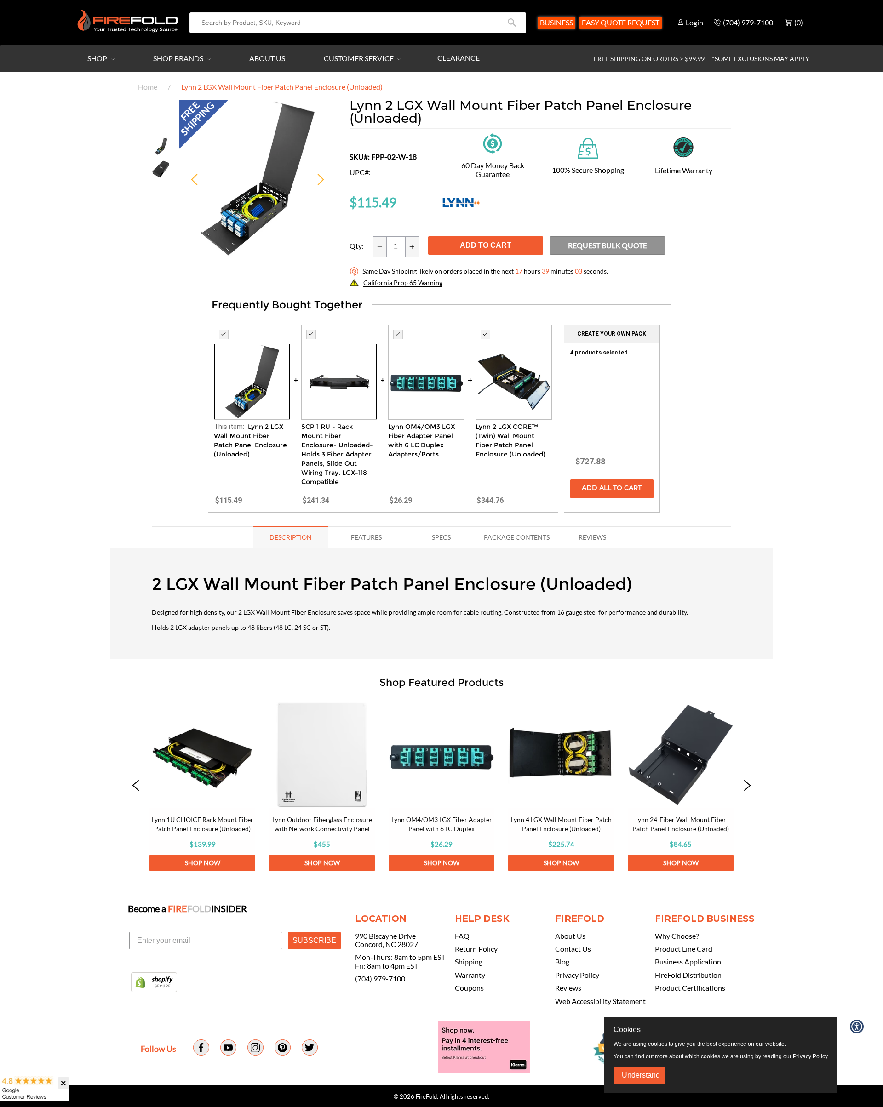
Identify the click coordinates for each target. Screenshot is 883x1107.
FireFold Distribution (688, 975)
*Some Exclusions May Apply (760, 59)
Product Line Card (683, 949)
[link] (202, 786)
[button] (136, 786)
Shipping (468, 962)
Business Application (688, 962)
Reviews (568, 988)
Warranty (470, 975)
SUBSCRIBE (314, 940)
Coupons (469, 988)
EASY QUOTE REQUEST (620, 22)
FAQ (462, 936)
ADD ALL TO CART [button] (612, 488)
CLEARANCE (458, 57)
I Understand (639, 1075)
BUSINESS (556, 22)
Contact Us (573, 949)
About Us (267, 58)
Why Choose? (677, 936)
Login (694, 22)
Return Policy (476, 949)
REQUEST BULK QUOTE (607, 245)
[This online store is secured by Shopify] (154, 982)
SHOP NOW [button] (202, 863)
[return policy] (492, 142)
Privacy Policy (577, 975)
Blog (562, 962)
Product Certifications (690, 988)
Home (147, 86)
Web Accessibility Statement (600, 1001)
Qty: (357, 246)
